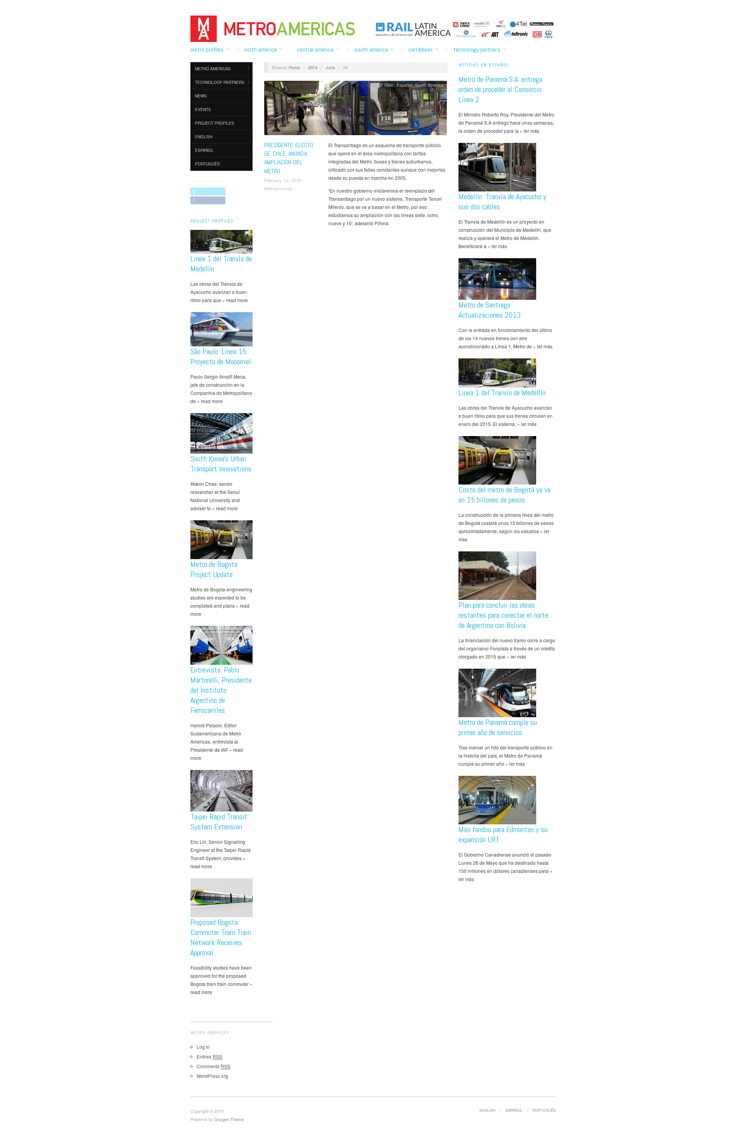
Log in (203, 1046)
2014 (312, 67)
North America (260, 50)
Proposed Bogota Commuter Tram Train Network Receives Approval (220, 937)
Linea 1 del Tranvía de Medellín (502, 393)
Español (204, 150)
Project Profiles (214, 123)
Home (294, 67)
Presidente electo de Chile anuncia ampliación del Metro (288, 158)
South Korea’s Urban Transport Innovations (220, 464)
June (330, 67)
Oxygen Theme (229, 1119)
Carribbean (420, 50)
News (201, 96)
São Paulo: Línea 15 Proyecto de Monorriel (220, 356)
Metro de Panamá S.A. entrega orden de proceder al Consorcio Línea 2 (500, 89)
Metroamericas (278, 188)
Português (207, 164)
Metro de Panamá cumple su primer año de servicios (497, 727)
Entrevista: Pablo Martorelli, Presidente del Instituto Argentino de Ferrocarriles (221, 690)
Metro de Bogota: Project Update (214, 569)
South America (371, 50)
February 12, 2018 (282, 180)
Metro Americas (213, 68)
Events (203, 109)
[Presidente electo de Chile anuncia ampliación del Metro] (355, 109)
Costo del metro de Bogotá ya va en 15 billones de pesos (504, 495)
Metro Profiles (206, 50)
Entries (209, 1056)
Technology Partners (476, 50)
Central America (315, 50)
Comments (213, 1066)
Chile (389, 85)
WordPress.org (212, 1075)
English (204, 136)
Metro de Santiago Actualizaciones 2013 (489, 310)
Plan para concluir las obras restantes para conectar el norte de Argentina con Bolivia (503, 615)
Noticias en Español (483, 65)
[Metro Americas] (272, 28)
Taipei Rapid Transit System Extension (219, 822)
